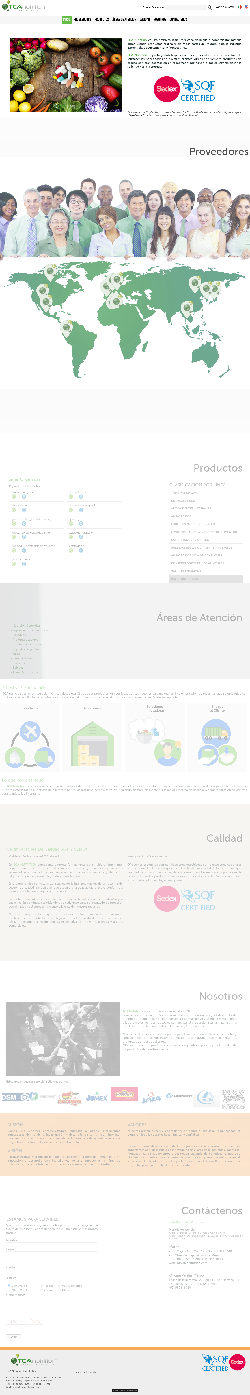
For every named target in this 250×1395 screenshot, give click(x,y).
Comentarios (19, 1285)
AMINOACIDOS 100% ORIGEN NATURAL (197, 555)
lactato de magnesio (81, 532)
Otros (65, 1290)
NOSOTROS (160, 19)
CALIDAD (145, 19)
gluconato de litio (78, 492)
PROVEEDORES (82, 19)
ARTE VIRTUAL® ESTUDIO (125, 1391)
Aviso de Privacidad (86, 1372)
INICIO (66, 19)
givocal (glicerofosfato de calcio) (31, 532)
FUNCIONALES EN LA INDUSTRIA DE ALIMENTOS (204, 532)
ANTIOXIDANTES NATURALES (191, 508)
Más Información (71, 1285)
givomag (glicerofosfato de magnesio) (34, 545)
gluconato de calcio (23, 559)
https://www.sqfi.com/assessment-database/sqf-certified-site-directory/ (163, 115)
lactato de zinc (77, 545)
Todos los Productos (184, 492)
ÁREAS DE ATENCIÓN (124, 19)
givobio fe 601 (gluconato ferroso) (31, 519)
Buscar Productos (154, 7)
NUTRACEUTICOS (183, 500)
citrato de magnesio (23, 492)
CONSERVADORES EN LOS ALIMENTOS (197, 563)
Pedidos (48, 1285)
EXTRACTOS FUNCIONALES (190, 539)
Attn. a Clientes (20, 1290)
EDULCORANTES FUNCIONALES (193, 524)
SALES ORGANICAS (184, 579)
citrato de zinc (20, 505)
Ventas (48, 1290)
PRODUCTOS (102, 19)
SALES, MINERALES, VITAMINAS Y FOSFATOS (201, 547)
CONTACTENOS (178, 19)
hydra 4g (74, 519)
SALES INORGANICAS (186, 571)
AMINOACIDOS (181, 516)
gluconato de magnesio (82, 505)
